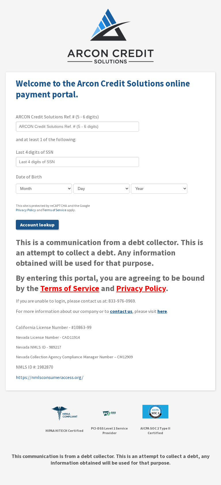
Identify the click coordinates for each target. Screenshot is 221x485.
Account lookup (37, 225)
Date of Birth (29, 177)
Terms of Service (54, 210)
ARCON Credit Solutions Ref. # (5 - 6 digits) (57, 117)
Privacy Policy (26, 210)
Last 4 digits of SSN (35, 152)
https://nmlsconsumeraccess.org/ (49, 377)
